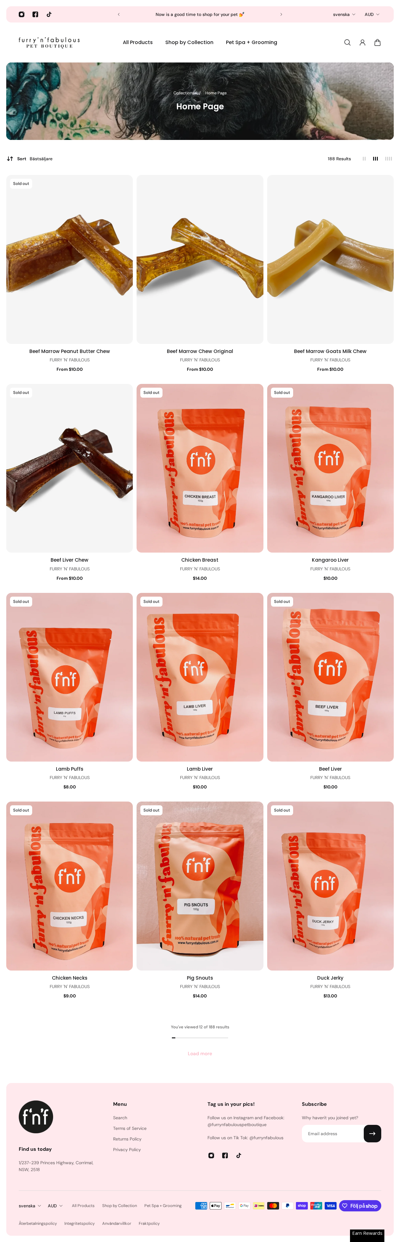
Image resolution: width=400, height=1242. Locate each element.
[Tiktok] (49, 14)
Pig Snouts (200, 978)
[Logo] (50, 42)
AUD (369, 14)
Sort (34, 158)
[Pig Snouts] (200, 886)
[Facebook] (35, 14)
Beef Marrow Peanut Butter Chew (69, 351)
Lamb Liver (200, 769)
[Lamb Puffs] (69, 677)
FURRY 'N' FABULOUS (70, 360)
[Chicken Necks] (69, 886)
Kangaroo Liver (330, 560)
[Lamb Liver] (200, 677)
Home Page (216, 93)
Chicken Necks (70, 978)
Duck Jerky (330, 978)
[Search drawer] (347, 42)
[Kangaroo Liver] (330, 468)
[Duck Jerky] (330, 886)
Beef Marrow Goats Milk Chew (330, 351)
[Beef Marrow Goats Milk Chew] (330, 259)
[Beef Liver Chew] (69, 468)
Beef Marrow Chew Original (200, 351)
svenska (341, 14)
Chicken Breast (199, 560)
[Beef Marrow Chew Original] (200, 259)
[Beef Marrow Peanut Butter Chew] (69, 259)
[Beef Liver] (330, 677)
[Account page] (362, 42)
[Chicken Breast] (200, 468)
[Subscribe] (372, 1133)
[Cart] (377, 42)
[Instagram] (21, 14)
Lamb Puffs (69, 769)
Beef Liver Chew (69, 560)
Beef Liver (330, 769)
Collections (184, 93)
